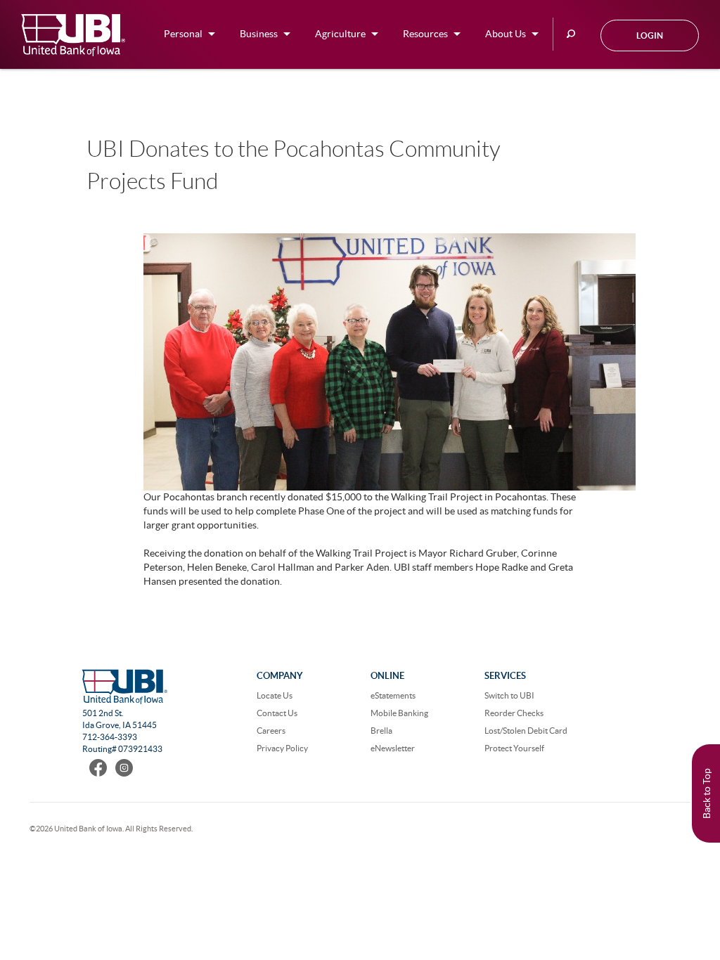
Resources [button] (425, 33)
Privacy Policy (282, 748)
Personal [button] (183, 33)
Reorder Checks (514, 713)
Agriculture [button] (340, 33)
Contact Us (277, 713)
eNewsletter (393, 748)
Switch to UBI (509, 695)
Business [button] (259, 33)
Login (649, 35)
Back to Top (706, 793)
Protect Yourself (514, 748)
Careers (271, 730)
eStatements (393, 695)
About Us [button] (505, 33)
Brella (381, 730)
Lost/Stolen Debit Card (525, 730)
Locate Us (274, 695)
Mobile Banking (399, 713)
